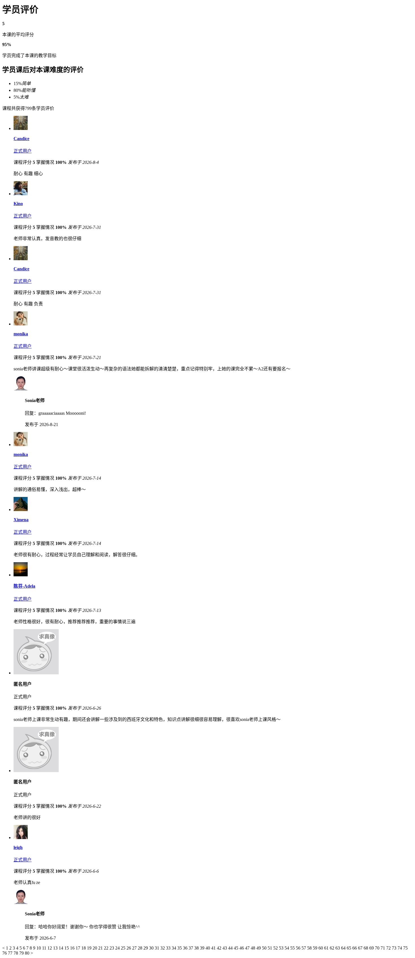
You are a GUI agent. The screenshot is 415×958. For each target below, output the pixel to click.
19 (90, 948)
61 (327, 948)
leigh (18, 847)
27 (135, 948)
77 (11, 953)
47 (248, 948)
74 (400, 948)
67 (361, 948)
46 (242, 948)
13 (56, 948)
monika (21, 333)
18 (84, 948)
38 (197, 948)
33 (169, 948)
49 (259, 948)
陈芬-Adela (24, 586)
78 (16, 953)
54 (287, 948)
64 (344, 948)
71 (383, 948)
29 (146, 948)
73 (394, 948)
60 (321, 948)
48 (253, 948)
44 (231, 948)
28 (140, 948)
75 (405, 948)
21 (101, 948)
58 (310, 948)
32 (163, 948)
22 (107, 948)
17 (78, 948)
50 (265, 948)
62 (332, 948)
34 (174, 948)
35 (180, 948)
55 (293, 948)
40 (208, 948)
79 (22, 953)
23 (112, 948)
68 (366, 948)
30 (152, 948)
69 (372, 948)
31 (157, 948)
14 (61, 948)
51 (270, 948)
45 (236, 948)
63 (338, 948)
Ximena (21, 519)
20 (95, 948)
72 (389, 948)
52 (276, 948)
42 (219, 948)
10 (39, 948)
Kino (18, 203)
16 (73, 948)
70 (378, 948)
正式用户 (23, 151)
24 (118, 948)
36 (186, 948)
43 (225, 948)
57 (304, 948)
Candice (21, 138)
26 (129, 948)
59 (315, 948)
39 (203, 948)
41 (214, 948)
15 (67, 948)
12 (50, 948)
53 (282, 948)
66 (355, 948)
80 (27, 953)
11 (44, 948)
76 (5, 953)
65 (349, 948)
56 (299, 948)
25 (123, 948)
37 (191, 948)
